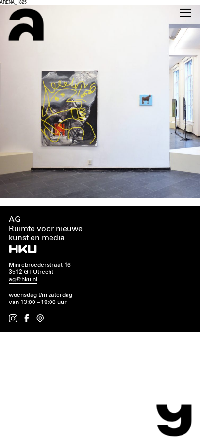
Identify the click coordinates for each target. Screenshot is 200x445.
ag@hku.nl (23, 279)
